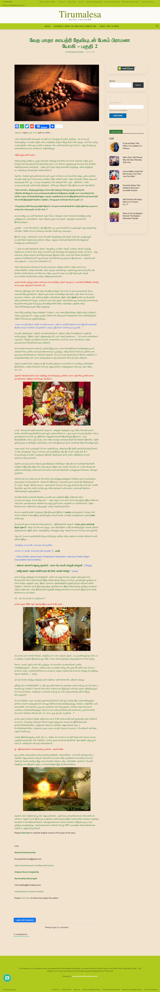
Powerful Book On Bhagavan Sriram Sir (75, 26)
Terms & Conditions (148, 2)
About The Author (109, 26)
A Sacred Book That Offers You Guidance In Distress (132, 145)
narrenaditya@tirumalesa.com (15, 5)
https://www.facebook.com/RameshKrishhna (34, 865)
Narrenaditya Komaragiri (76, 52)
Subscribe (118, 116)
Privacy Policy (72, 2)
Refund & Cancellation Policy (131, 2)
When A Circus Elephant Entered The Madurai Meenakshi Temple (132, 216)
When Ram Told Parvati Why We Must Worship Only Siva (132, 159)
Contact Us (62, 2)
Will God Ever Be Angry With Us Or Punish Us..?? (132, 202)
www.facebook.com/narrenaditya (29, 891)
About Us (81, 2)
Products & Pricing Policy (112, 2)
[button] (157, 26)
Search (112, 81)
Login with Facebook (25, 920)
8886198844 (8, 2)
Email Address (115, 103)
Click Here (25, 833)
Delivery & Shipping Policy (94, 2)
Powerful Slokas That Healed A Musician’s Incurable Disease (131, 188)
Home (47, 26)
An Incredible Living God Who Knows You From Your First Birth (133, 174)
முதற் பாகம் (32, 132)
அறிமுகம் (18, 132)
